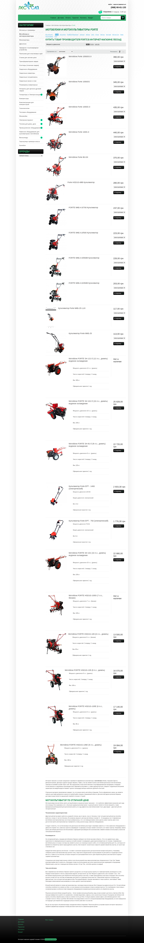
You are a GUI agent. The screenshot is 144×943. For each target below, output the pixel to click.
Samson (82, 34)
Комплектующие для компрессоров (26, 103)
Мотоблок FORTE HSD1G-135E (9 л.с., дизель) (81, 745)
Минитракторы (24, 40)
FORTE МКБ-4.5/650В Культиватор (84, 258)
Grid (123, 51)
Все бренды (49, 34)
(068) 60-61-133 (118, 7)
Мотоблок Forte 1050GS (79, 82)
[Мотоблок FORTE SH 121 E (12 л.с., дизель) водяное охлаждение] (56, 368)
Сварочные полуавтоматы (28, 77)
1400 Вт (97, 44)
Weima (88, 34)
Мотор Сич (115, 34)
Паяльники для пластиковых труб (30, 53)
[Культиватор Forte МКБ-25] (56, 343)
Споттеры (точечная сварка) (29, 65)
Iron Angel (63, 34)
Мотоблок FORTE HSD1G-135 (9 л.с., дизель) (85, 670)
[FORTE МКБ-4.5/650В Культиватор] (56, 267)
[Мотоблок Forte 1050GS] (56, 91)
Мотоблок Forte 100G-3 (79, 132)
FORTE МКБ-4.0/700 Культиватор (83, 207)
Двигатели (22, 44)
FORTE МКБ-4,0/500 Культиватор (83, 233)
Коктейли (22, 145)
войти (110, 4)
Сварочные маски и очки (27, 81)
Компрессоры (24, 98)
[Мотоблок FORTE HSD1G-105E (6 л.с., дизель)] (56, 715)
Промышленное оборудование (30, 128)
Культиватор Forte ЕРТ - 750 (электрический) (88, 521)
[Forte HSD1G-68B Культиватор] (55, 191)
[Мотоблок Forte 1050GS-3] (56, 66)
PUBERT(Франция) (72, 34)
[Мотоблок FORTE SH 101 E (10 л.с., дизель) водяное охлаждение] (56, 410)
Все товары (49, 920)
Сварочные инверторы (27, 73)
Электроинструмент (26, 120)
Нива (121, 34)
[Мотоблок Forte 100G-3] (56, 141)
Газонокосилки (24, 108)
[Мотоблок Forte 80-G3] (56, 166)
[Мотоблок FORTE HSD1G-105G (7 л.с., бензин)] (56, 605)
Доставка (61, 18)
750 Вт (92, 44)
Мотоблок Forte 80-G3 (78, 157)
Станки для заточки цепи (27, 57)
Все (88, 44)
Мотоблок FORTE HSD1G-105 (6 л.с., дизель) (88, 634)
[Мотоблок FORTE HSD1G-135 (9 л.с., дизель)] (54, 679)
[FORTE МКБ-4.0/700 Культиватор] (56, 217)
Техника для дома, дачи (27, 124)
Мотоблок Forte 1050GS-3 (80, 56)
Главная (53, 18)
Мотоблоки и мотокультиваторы (26, 35)
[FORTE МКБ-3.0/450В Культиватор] (56, 292)
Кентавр (108, 34)
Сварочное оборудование (28, 69)
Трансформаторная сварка (28, 61)
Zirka (92, 34)
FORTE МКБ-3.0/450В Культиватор (84, 283)
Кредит (90, 18)
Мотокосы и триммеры (27, 30)
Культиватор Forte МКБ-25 (80, 333)
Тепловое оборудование (27, 112)
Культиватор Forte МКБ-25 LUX (71, 308)
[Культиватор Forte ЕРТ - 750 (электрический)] (56, 530)
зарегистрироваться (119, 4)
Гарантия (75, 18)
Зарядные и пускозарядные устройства (28, 49)
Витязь (102, 34)
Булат (97, 34)
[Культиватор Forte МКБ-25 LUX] (51, 317)
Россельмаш (49, 36)
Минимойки (23, 116)
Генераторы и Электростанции (30, 94)
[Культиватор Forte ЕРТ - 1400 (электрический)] (56, 495)
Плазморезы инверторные (28, 85)
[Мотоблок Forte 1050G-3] (56, 116)
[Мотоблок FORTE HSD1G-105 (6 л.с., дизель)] (56, 643)
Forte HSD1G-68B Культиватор (81, 182)
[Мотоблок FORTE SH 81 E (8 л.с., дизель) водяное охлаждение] (56, 453)
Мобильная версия (50, 939)
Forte (73, 25)
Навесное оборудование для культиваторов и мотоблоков (29, 133)
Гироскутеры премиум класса (29, 141)
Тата (55, 36)
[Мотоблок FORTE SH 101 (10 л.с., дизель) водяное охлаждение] (56, 562)
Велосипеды (23, 137)
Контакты (83, 18)
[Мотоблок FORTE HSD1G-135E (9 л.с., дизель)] (52, 754)
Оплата (68, 18)
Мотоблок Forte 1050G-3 (79, 107)
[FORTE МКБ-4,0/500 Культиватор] (56, 242)
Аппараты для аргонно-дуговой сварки (30, 90)
